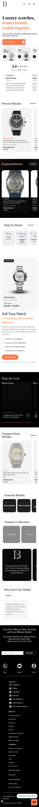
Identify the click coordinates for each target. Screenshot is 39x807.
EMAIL (19, 672)
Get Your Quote (10, 357)
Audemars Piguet (22, 240)
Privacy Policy (6, 803)
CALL (5, 672)
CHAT (34, 672)
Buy (7, 239)
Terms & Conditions (16, 803)
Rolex (8, 237)
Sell (10, 239)
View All (33, 103)
